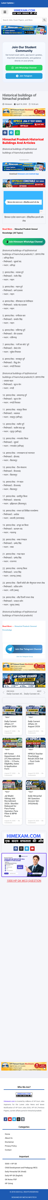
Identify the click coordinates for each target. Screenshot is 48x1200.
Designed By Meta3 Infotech (24, 1197)
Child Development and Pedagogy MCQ (21, 1168)
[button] (5, 132)
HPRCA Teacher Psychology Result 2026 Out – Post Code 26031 (35, 758)
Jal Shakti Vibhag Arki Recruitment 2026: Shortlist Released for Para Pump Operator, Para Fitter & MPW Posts (11, 806)
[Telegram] (27, 848)
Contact (8, 1150)
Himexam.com (9, 1101)
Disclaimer (9, 1142)
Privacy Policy (11, 1146)
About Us (9, 1138)
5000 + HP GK (11, 1164)
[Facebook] (16, 848)
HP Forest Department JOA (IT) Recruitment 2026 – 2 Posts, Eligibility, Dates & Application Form (12, 761)
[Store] (23, 1119)
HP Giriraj (9, 1183)
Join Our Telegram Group (24, 656)
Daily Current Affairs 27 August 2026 (10, 724)
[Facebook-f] (5, 1119)
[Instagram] (21, 848)
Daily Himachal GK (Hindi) (15, 1172)
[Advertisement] (24, 1035)
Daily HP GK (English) (14, 1175)
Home (7, 1134)
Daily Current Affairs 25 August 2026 (34, 724)
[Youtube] (32, 848)
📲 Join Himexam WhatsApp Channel (24, 241)
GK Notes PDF (11, 1179)
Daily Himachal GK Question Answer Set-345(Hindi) (35, 800)
